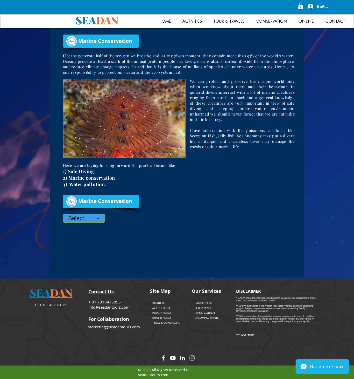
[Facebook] (163, 358)
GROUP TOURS (204, 303)
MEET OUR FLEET (162, 308)
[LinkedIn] (182, 358)
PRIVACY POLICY (161, 313)
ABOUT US (158, 303)
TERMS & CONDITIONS (166, 322)
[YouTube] (172, 358)
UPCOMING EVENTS (207, 318)
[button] (300, 6)
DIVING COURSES (205, 313)
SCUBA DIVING (204, 308)
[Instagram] (192, 358)
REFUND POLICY (161, 318)
